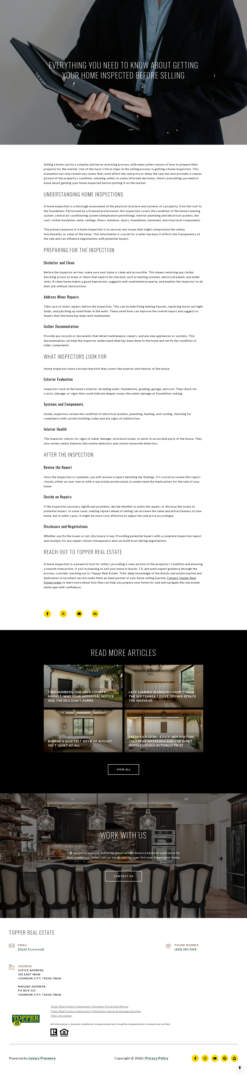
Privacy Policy (157, 1058)
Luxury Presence (42, 1058)
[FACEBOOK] (195, 1058)
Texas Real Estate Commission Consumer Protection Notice (89, 1006)
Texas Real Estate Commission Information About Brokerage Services (95, 1011)
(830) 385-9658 (185, 949)
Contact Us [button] (123, 876)
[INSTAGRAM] (205, 1058)
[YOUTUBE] (214, 1058)
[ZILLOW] (234, 1058)
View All (123, 769)
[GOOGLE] (224, 1058)
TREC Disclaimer (61, 1015)
